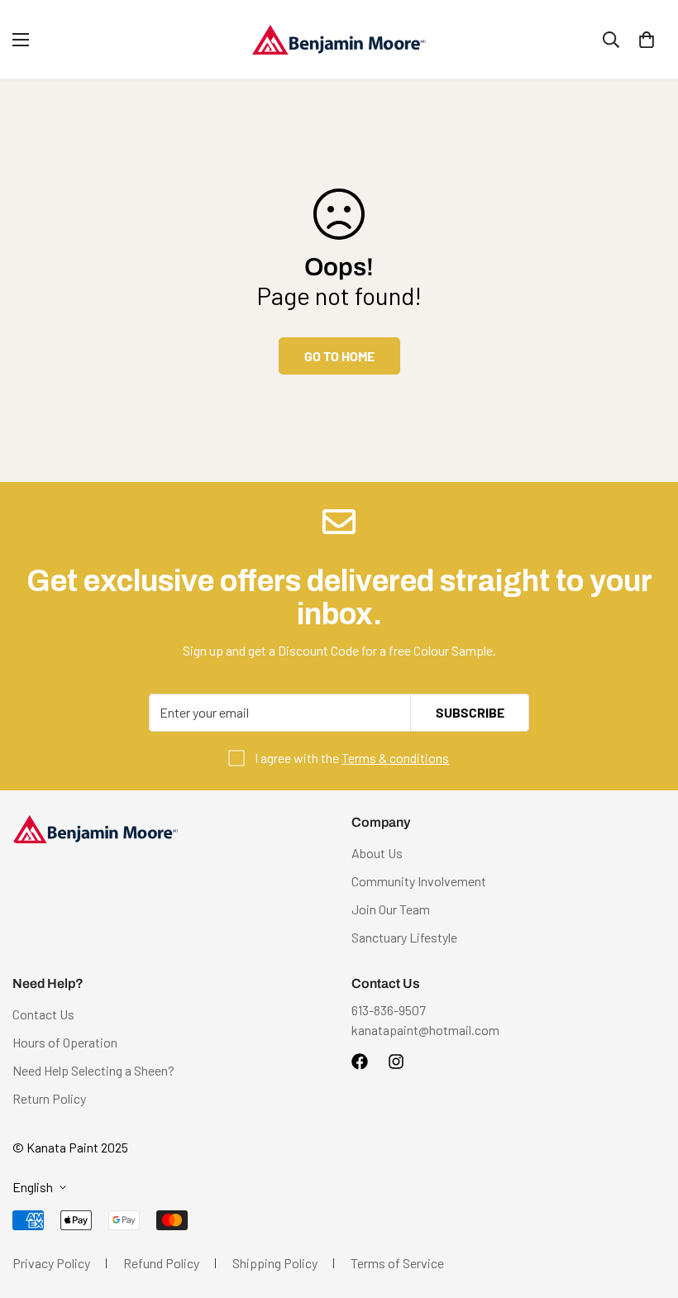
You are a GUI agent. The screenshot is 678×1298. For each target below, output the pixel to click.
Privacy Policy (51, 1263)
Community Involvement (418, 881)
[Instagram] (396, 1061)
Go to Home (339, 356)
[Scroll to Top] (646, 1208)
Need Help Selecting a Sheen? (93, 1070)
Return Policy (49, 1098)
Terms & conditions (395, 758)
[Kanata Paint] (339, 39)
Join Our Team (390, 909)
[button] (647, 40)
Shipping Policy (275, 1263)
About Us (377, 853)
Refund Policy (161, 1263)
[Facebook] (359, 1061)
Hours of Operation (64, 1042)
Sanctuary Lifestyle (404, 937)
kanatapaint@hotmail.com (425, 1030)
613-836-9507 (388, 1010)
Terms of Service (397, 1263)
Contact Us (43, 1014)
